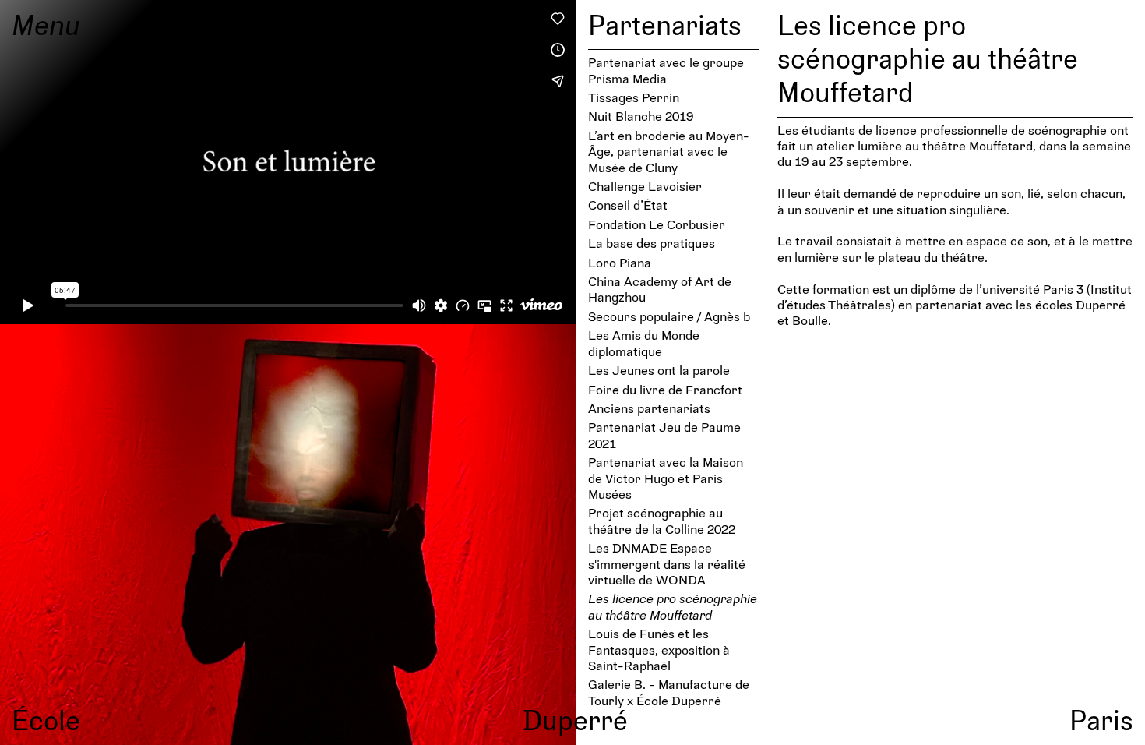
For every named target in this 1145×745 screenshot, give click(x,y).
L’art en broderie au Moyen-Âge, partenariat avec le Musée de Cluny (668, 151)
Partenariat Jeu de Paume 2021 (664, 434)
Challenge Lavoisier (645, 186)
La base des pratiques (651, 243)
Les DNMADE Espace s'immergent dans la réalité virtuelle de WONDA (666, 563)
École (46, 719)
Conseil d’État (628, 204)
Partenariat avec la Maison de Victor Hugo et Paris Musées (665, 478)
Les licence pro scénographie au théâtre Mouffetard (672, 606)
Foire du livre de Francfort (665, 389)
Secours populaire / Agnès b (669, 316)
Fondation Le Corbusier (656, 224)
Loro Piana (619, 262)
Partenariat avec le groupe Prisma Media (666, 70)
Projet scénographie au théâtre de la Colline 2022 (661, 520)
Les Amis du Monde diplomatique (643, 342)
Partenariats (665, 24)
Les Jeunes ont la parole (659, 370)
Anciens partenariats (649, 408)
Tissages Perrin (633, 97)
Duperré (575, 719)
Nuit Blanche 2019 (640, 116)
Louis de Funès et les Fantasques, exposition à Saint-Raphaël (659, 649)
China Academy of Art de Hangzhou (659, 289)
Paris (1101, 719)
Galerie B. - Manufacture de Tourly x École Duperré (668, 692)
